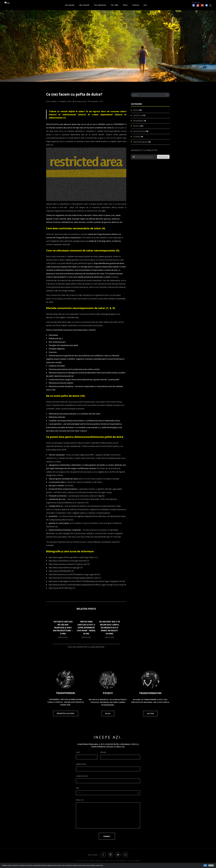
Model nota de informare (115, 861)
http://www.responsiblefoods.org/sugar (64, 567)
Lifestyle (137, 115)
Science (54, 101)
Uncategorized (140, 142)
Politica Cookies (133, 861)
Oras (77, 788)
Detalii (211, 865)
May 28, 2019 (86, 637)
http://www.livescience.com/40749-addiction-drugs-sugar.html (73, 574)
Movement (138, 121)
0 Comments (94, 101)
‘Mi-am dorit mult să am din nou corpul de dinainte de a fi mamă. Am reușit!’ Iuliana (109, 627)
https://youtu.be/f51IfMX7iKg (60, 588)
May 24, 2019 (109, 637)
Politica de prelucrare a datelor (89, 861)
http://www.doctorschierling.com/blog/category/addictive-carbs (73, 578)
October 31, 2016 (64, 101)
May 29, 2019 (63, 637)
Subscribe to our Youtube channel (202, 5)
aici (103, 211)
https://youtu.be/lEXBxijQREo (60, 571)
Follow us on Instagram (197, 5)
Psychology (139, 131)
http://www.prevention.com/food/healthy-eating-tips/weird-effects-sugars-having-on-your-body (86, 584)
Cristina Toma (81, 101)
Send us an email (206, 5)
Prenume (103, 752)
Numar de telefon (82, 776)
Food (48, 101)
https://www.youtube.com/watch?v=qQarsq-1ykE (68, 564)
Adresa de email (81, 764)
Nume (77, 752)
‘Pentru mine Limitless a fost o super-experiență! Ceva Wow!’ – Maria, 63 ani (86, 627)
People (136, 126)
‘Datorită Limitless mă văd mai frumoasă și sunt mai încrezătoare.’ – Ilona (63, 627)
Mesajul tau (80, 800)
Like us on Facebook (193, 5)
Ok (205, 865)
